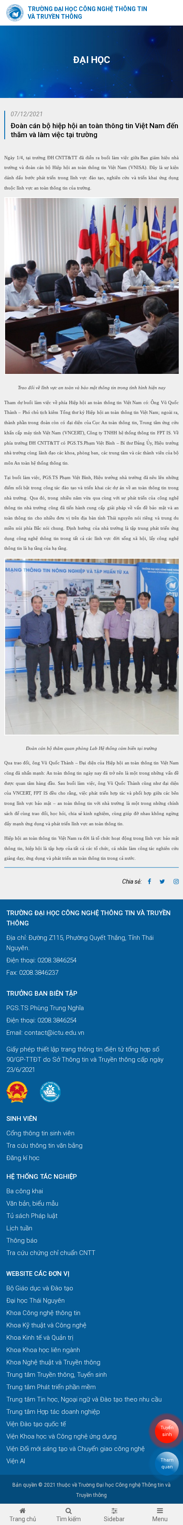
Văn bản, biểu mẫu (32, 1203)
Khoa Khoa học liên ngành (43, 1350)
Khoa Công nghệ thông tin (43, 1313)
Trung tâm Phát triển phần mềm (51, 1387)
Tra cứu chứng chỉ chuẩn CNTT (50, 1253)
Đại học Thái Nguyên (35, 1300)
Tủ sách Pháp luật (31, 1216)
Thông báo (21, 1240)
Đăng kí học (23, 1158)
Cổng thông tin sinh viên (40, 1133)
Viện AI (15, 1461)
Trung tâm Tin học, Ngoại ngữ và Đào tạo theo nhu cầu (84, 1399)
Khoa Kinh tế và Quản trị (39, 1337)
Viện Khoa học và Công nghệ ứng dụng (61, 1436)
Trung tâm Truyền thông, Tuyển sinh (56, 1375)
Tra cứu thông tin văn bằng (44, 1145)
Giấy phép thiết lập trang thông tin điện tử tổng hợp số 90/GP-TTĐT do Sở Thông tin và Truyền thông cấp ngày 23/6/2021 (84, 1059)
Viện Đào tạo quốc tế (36, 1424)
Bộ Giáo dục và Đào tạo (39, 1288)
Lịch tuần (19, 1228)
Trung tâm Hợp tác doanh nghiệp (53, 1412)
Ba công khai (24, 1191)
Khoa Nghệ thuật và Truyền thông (53, 1362)
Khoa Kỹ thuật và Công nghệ (46, 1325)
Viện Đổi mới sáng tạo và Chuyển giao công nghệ (75, 1449)
